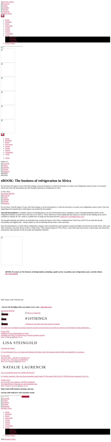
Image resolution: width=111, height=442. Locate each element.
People (7, 30)
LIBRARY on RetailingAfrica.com (72, 217)
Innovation (9, 26)
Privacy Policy (10, 43)
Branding (8, 22)
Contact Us (13, 41)
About (7, 35)
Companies (9, 34)
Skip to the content (7, 2)
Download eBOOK (7, 194)
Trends (7, 28)
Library (7, 32)
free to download (11, 274)
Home (7, 20)
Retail (7, 24)
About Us (13, 37)
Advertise (13, 39)
